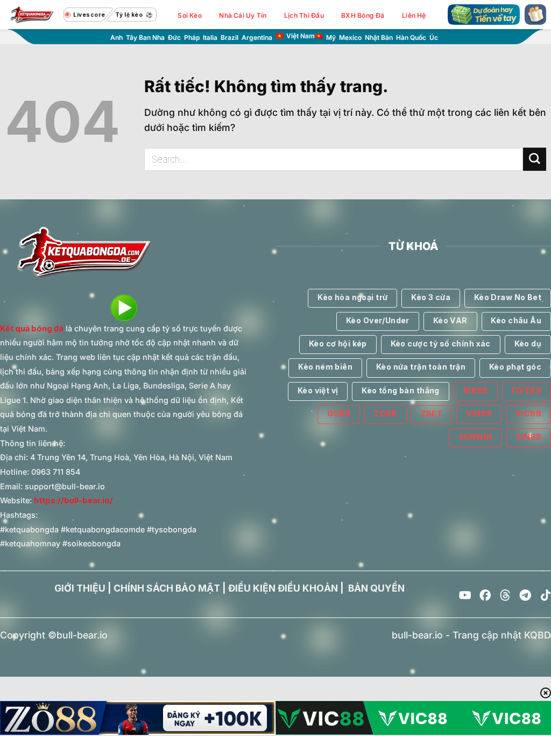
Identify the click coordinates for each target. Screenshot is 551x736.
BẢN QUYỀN (376, 588)
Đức (174, 37)
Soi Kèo (190, 15)
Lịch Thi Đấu (304, 15)
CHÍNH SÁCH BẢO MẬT (167, 588)
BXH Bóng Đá (363, 15)
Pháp (192, 37)
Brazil (229, 37)
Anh (116, 37)
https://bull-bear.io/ (73, 500)
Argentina (257, 37)
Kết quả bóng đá (31, 328)
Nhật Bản (379, 37)
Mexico (350, 37)
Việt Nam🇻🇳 (304, 36)
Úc (433, 37)
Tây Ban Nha (145, 37)
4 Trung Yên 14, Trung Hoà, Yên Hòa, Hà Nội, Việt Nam (131, 457)
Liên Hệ (414, 15)
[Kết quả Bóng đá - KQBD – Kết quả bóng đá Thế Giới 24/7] (32, 14)
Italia (210, 37)
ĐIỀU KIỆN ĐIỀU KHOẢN (283, 588)
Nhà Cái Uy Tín (242, 15)
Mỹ (331, 37)
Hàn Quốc (411, 37)
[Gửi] (534, 159)
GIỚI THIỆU (79, 588)
